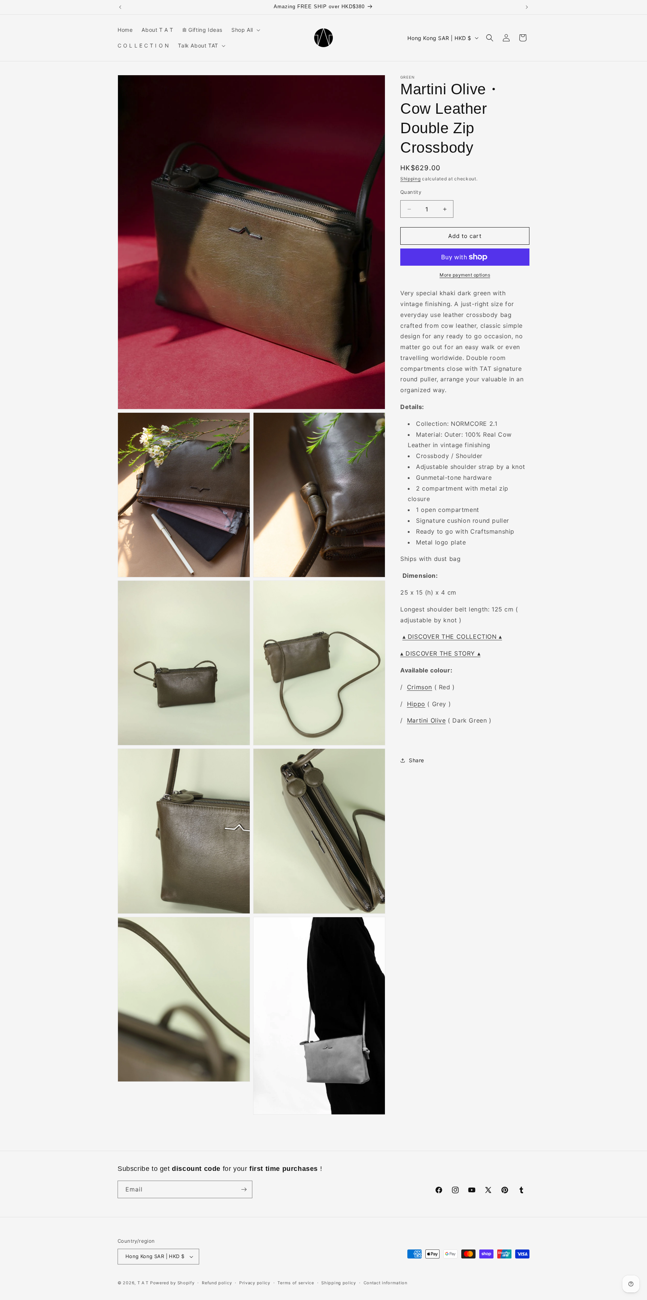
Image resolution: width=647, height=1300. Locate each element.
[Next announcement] (527, 7)
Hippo (416, 704)
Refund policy (217, 1282)
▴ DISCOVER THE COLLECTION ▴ (452, 637)
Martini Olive (426, 720)
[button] (245, 30)
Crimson (419, 687)
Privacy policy (254, 1282)
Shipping (410, 178)
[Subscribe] (244, 1189)
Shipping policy (338, 1282)
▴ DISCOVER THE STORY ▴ (440, 653)
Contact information (385, 1282)
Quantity (410, 192)
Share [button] (416, 760)
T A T (143, 1282)
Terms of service (295, 1282)
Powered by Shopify (172, 1282)
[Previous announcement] (120, 7)
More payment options (465, 275)
